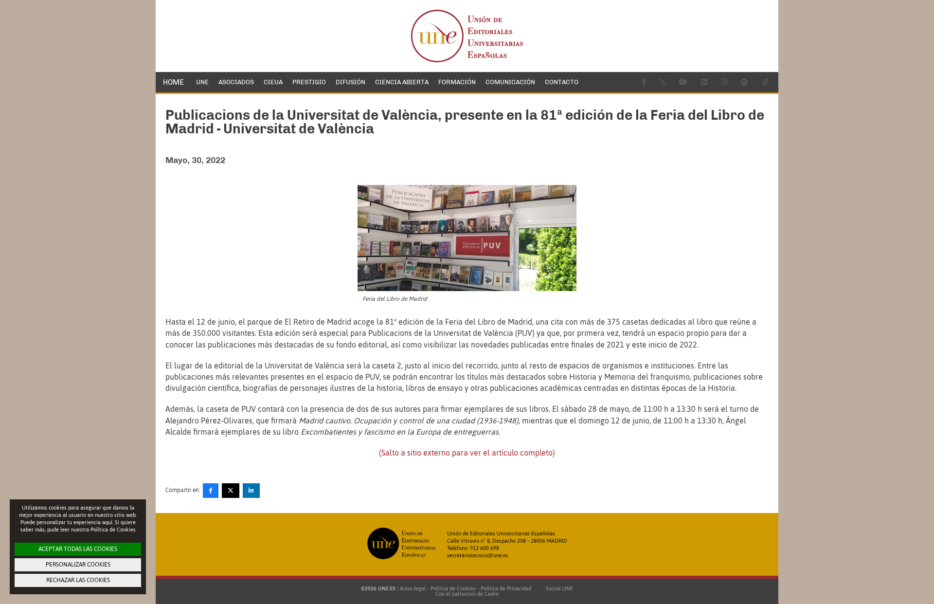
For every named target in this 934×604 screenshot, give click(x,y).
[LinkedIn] (251, 490)
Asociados (236, 82)
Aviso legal (413, 588)
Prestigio (309, 82)
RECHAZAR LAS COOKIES (78, 580)
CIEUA (273, 82)
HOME (173, 82)
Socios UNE (558, 588)
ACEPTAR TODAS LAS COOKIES (77, 549)
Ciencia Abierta (402, 82)
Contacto (561, 82)
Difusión (350, 82)
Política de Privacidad (506, 588)
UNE (202, 82)
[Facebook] (210, 490)
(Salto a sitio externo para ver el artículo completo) (467, 452)
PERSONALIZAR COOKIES (78, 564)
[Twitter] (230, 490)
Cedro (492, 594)
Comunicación (510, 82)
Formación (457, 82)
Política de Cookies (453, 588)
